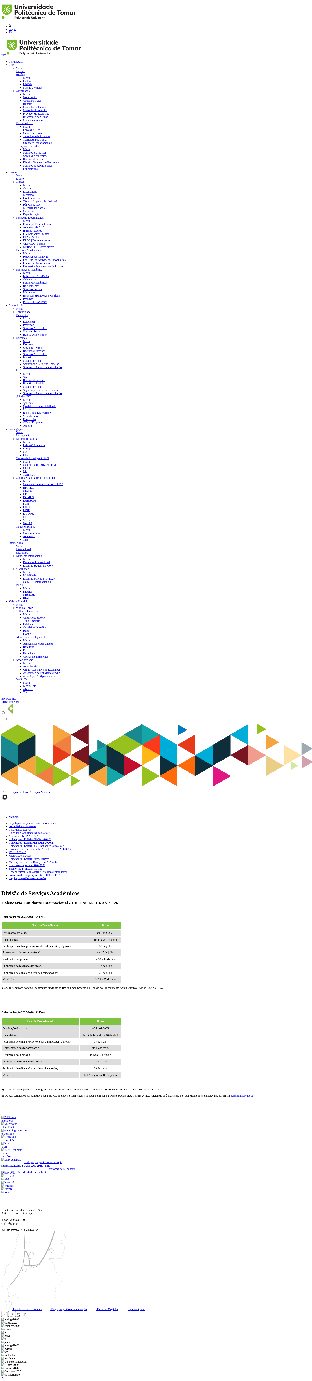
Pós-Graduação (32, 204)
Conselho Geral (32, 100)
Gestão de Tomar (33, 133)
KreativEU (22, 552)
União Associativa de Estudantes (41, 669)
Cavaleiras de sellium (35, 627)
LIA (25, 455)
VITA (26, 520)
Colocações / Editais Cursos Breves (29, 858)
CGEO (27, 468)
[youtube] (18, 1316)
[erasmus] (7, 1185)
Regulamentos (31, 285)
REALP (20, 585)
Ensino (13, 172)
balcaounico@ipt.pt (242, 1095)
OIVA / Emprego (33, 422)
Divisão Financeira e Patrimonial (41, 162)
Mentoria (28, 409)
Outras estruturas (25, 526)
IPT (3, 55)
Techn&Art (29, 474)
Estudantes (22, 315)
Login (12, 29)
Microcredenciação (34, 207)
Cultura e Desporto (27, 611)
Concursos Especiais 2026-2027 (27, 865)
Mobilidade (22, 568)
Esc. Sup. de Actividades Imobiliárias (44, 259)
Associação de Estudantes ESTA (41, 672)
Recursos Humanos (34, 159)
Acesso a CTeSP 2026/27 (23, 836)
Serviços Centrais (33, 347)
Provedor (28, 324)
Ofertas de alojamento (35, 656)
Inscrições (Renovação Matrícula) (42, 295)
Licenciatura (30, 191)
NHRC (27, 516)
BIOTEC (28, 487)
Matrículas (29, 292)
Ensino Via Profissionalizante (25, 868)
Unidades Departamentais (37, 142)
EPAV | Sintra (31, 237)
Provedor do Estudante (36, 113)
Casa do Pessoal (32, 360)
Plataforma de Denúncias (27, 1309)
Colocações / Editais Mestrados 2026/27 (31, 842)
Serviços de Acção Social (37, 165)
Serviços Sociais (32, 289)
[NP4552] (7, 1175)
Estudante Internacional (29, 555)
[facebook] (4, 1316)
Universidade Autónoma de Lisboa (43, 266)
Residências (30, 653)
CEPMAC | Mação (34, 243)
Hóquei (27, 633)
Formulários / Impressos (22, 826)
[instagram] (11, 1316)
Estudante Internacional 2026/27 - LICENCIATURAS (40, 849)
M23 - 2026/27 (17, 852)
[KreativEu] (8, 1182)
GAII (26, 451)
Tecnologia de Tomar (35, 139)
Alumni (27, 425)
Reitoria (27, 103)
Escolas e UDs (24, 123)
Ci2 (25, 471)
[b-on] (5, 1192)
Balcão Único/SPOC (35, 302)
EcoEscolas (29, 419)
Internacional (16, 542)
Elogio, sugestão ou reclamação (68, 1309)
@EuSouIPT (23, 396)
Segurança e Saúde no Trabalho (41, 363)
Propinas (28, 298)
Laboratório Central (27, 438)
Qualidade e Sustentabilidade (39, 406)
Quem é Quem (136, 1309)
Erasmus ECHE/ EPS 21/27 (39, 578)
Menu (19, 68)
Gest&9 (27, 523)
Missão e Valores (32, 87)
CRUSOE (29, 594)
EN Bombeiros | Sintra (36, 233)
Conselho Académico (35, 110)
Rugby (27, 630)
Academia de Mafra (34, 227)
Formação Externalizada (30, 217)
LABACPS (29, 500)
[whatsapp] (39, 1316)
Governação (23, 90)
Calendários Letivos (20, 829)
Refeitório (28, 646)
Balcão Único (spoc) (35, 334)
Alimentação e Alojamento (31, 637)
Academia (29, 536)
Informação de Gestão (35, 116)
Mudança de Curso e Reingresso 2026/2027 (34, 862)
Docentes (21, 337)
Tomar (27, 692)
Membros (14, 816)
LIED (26, 507)
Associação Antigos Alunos (39, 676)
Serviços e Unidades (27, 146)
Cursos (20, 181)
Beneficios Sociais (33, 383)
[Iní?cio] (39, 19)
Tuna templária (31, 620)
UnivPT (13, 64)
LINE (26, 510)
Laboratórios (30, 168)
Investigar (28, 357)
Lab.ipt (27, 448)
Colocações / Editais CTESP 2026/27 (30, 839)
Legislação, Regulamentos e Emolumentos (33, 823)
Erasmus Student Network (38, 565)
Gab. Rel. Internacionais (37, 581)
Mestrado (28, 194)
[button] (2, 1377)
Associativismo (24, 659)
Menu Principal (10, 701)
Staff (18, 370)
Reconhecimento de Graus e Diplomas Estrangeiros (38, 871)
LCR (26, 503)
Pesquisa (11, 698)
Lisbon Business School (37, 263)
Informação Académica (29, 269)
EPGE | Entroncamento (36, 240)
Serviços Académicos (35, 155)
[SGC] (5, 1179)
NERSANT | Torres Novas (38, 246)
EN (11, 32)
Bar (25, 650)
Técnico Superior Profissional (40, 201)
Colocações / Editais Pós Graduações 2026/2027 (36, 845)
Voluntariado (30, 416)
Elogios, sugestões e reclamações (27, 878)
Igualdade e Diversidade (37, 412)
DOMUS (28, 497)
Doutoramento (31, 198)
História (20, 74)
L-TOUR (28, 513)
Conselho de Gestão (34, 107)
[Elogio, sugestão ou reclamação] (11, 1159)
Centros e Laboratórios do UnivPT (35, 477)
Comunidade (16, 305)
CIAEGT (28, 490)
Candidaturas (16, 61)
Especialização (31, 214)
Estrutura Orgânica (107, 1309)
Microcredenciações (20, 855)
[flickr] (32, 1316)
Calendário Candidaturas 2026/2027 (29, 832)
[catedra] (6, 1188)
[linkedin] (25, 1316)
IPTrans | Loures (32, 230)
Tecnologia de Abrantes (36, 136)
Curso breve (30, 211)
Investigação (16, 429)
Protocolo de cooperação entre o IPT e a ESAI (35, 875)
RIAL (26, 598)
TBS (26, 539)
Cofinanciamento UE (35, 120)
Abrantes (28, 689)
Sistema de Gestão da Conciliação (42, 367)
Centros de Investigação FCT (32, 458)
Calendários (30, 279)
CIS (25, 494)
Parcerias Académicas (28, 250)
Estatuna (28, 624)
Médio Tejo (22, 679)
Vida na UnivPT (18, 601)
